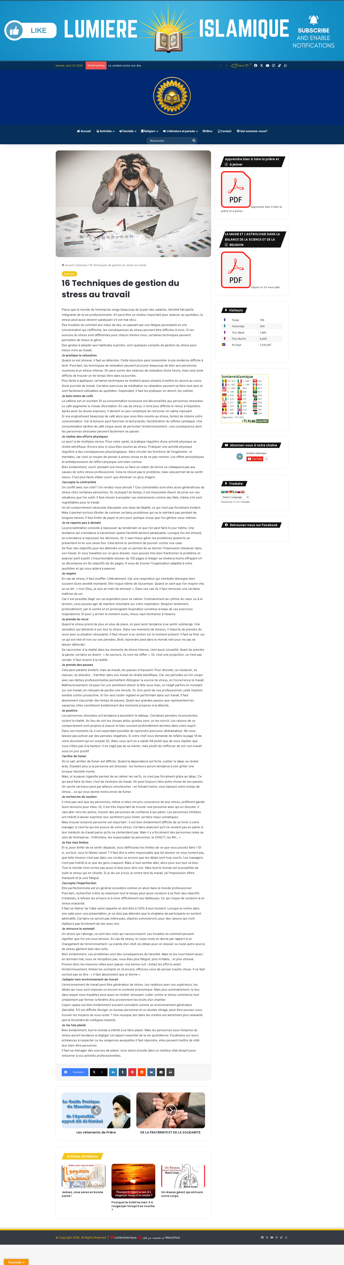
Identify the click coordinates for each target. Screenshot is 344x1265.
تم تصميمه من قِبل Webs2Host (161, 1237)
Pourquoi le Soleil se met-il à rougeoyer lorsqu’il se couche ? (133, 1206)
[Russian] (238, 492)
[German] (231, 492)
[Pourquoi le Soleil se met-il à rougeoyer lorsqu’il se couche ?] (133, 1181)
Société (128, 131)
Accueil (85, 131)
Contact (225, 131)
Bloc (209, 131)
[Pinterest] (132, 1072)
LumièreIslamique (125, 1237)
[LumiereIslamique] (172, 97)
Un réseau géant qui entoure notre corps (182, 1194)
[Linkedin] (113, 1072)
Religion (149, 131)
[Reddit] (142, 1072)
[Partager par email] (161, 1072)
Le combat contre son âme (125, 65)
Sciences (81, 265)
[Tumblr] (123, 1072)
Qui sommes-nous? (253, 131)
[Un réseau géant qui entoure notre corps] (183, 1176)
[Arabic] (223, 492)
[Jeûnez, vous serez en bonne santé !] (84, 1176)
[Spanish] (242, 492)
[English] (227, 492)
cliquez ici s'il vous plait (265, 287)
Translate (245, 502)
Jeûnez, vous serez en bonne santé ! (82, 1194)
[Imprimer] (170, 1072)
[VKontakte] (151, 1072)
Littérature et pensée (180, 131)
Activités (105, 131)
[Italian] (234, 492)
